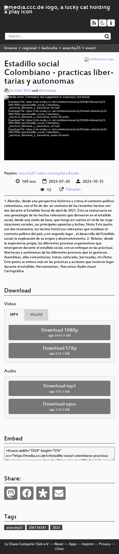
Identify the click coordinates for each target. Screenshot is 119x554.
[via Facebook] (26, 493)
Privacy (104, 544)
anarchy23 (72, 48)
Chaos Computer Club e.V (28, 544)
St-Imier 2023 (20, 91)
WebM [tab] (36, 314)
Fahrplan (73, 189)
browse (10, 48)
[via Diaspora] (43, 493)
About (58, 544)
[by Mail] (59, 493)
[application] (59, 127)
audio (75, 174)
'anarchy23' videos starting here (43, 174)
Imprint (88, 544)
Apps (72, 544)
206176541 (37, 528)
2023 (56, 528)
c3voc (59, 549)
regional (29, 48)
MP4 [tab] (14, 314)
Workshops (47, 91)
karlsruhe (50, 48)
